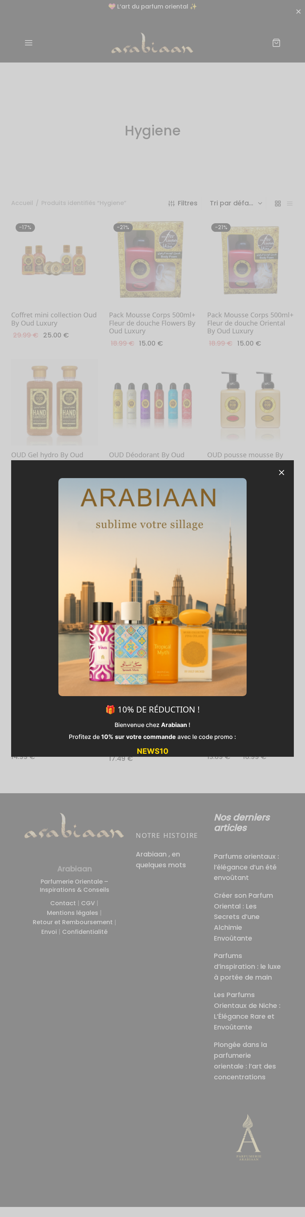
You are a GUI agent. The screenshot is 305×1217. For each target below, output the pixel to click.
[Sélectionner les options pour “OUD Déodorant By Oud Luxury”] (152, 428)
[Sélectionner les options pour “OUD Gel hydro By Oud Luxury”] (54, 428)
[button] (54, 288)
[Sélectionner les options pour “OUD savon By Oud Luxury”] (250, 560)
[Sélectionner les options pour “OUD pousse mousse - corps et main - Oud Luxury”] (250, 701)
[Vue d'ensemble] (71, 288)
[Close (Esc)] (281, 472)
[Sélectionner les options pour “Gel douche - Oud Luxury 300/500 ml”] (152, 701)
